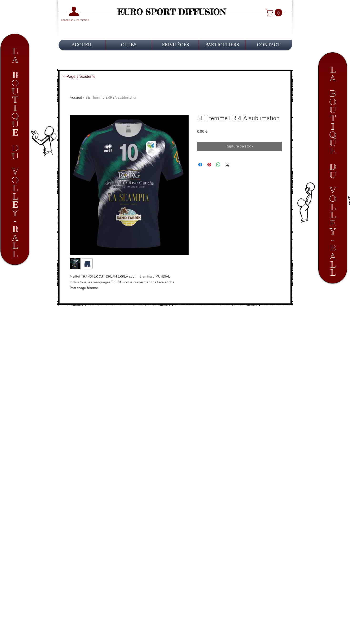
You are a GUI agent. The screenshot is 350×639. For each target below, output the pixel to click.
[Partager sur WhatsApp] (218, 164)
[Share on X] (227, 164)
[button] (274, 12)
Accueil (76, 97)
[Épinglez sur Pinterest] (209, 164)
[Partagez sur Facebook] (200, 164)
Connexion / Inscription (75, 20)
